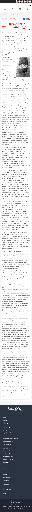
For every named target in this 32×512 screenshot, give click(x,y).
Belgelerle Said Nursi (8, 456)
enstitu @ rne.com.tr (6, 501)
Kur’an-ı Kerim (6, 487)
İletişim (5, 493)
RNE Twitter (22, 1)
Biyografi (5, 465)
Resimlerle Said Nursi (8, 459)
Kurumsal (6, 417)
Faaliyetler (6, 427)
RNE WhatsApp (17, 1)
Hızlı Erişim (6, 484)
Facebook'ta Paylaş (24, 19)
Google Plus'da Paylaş (29, 19)
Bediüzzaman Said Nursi (8, 453)
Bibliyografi (5, 462)
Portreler (6, 14)
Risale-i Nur (4, 11)
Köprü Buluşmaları (7, 433)
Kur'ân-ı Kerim (27, 11)
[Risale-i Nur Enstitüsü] (7, 5)
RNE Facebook (19, 1)
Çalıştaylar (5, 430)
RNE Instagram (24, 1)
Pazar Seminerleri (7, 444)
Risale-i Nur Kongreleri (8, 441)
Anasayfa (2, 14)
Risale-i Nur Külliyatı (8, 490)
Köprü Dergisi (19, 11)
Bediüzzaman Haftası (8, 451)
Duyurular (5, 423)
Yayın (4, 469)
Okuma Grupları (7, 435)
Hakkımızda (5, 420)
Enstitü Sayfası (6, 472)
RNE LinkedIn (30, 1)
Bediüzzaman (12, 11)
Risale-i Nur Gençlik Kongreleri (10, 438)
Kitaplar (5, 474)
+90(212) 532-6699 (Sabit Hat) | (19, 501)
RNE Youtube (27, 1)
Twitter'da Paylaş (26, 19)
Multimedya (6, 480)
